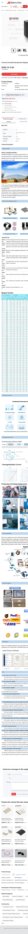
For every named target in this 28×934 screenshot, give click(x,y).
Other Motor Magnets (19, 882)
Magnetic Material (21, 10)
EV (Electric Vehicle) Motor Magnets (8, 880)
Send (14, 794)
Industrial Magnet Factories (9, 910)
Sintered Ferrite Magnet (17, 896)
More (2, 923)
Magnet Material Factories (22, 906)
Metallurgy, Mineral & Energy (10, 10)
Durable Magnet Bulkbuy (8, 920)
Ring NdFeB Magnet (20, 899)
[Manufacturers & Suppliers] (14, 2)
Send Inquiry (14, 74)
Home (2, 10)
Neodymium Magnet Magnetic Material (11, 913)
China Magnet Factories (8, 906)
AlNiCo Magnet (6, 896)
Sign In (3, 112)
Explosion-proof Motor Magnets (8, 882)
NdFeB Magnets (18, 877)
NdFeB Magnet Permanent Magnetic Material (13, 917)
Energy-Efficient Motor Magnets (21, 880)
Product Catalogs (22, 874)
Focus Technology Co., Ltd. (18, 928)
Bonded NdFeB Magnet (8, 899)
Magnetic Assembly (5, 877)
